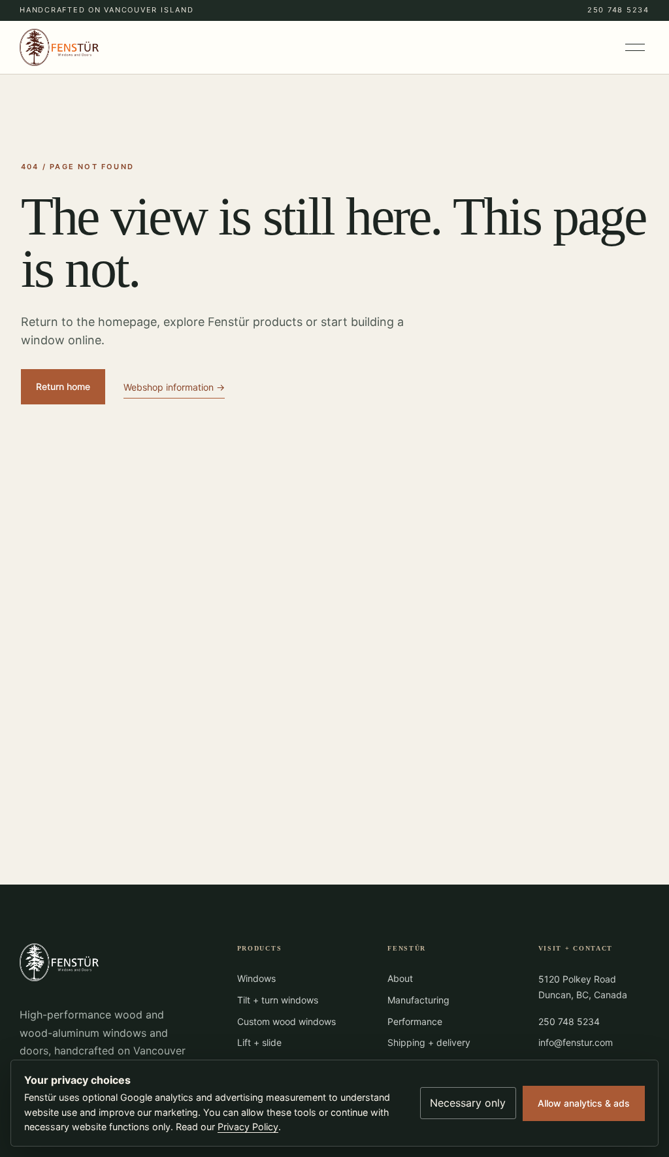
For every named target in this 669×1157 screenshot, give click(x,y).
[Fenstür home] (59, 48)
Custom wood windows (286, 1021)
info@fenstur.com (575, 1042)
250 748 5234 (618, 9)
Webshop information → (174, 387)
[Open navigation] (635, 47)
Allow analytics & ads (584, 1103)
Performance (414, 1021)
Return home (63, 386)
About (400, 978)
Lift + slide (259, 1042)
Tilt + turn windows (277, 999)
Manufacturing (418, 999)
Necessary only (468, 1102)
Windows (256, 978)
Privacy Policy (248, 1126)
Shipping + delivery (428, 1042)
